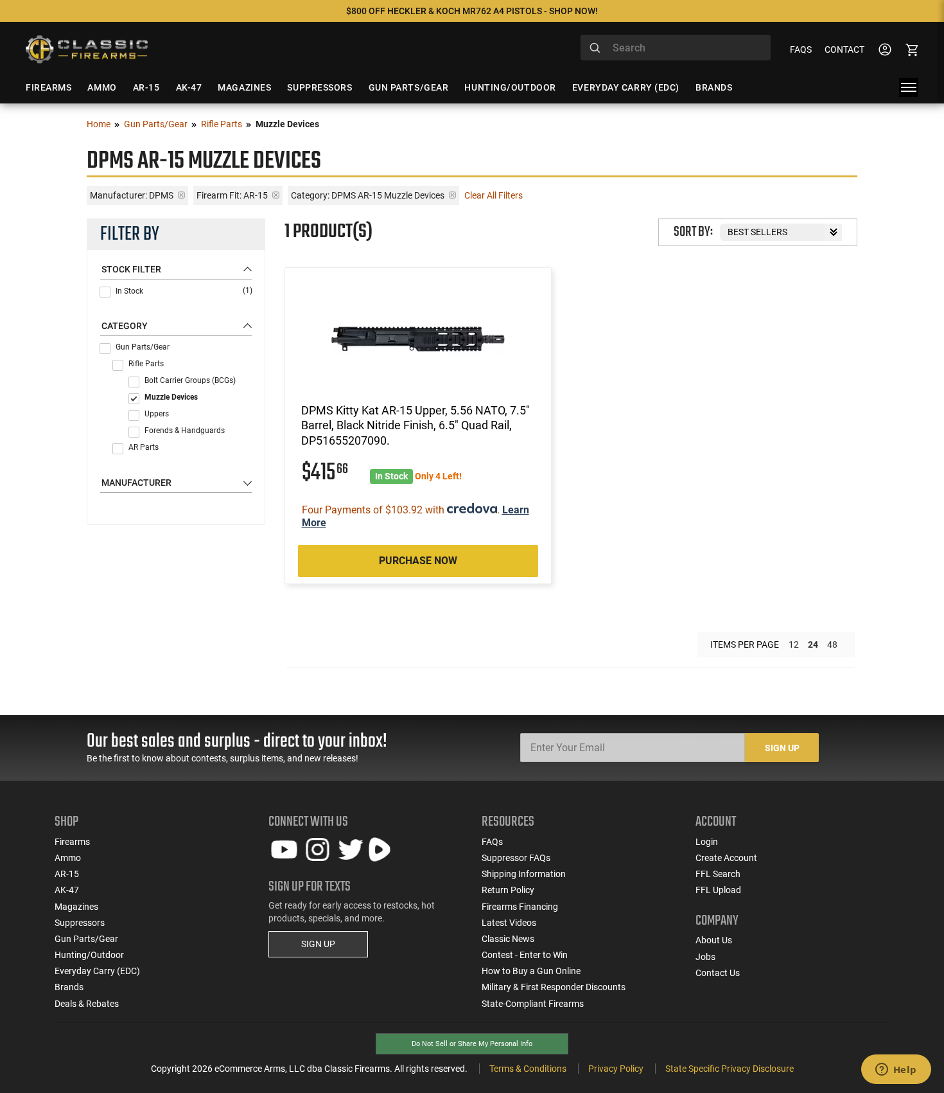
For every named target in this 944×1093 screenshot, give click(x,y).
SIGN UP (318, 944)
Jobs (705, 957)
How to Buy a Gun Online (531, 971)
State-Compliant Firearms (533, 1004)
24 (813, 644)
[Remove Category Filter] (452, 195)
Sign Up (782, 748)
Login (706, 842)
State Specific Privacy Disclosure (729, 1068)
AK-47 (67, 890)
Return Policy (508, 890)
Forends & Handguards (184, 430)
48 (832, 644)
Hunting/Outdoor (89, 955)
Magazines (76, 907)
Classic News (508, 939)
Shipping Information (524, 874)
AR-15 (67, 874)
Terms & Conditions (527, 1068)
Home (98, 124)
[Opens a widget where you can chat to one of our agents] (896, 1070)
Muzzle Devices (171, 397)
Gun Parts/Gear (156, 124)
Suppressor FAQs (516, 858)
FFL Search (717, 874)
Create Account (726, 858)
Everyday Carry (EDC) (97, 971)
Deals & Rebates (87, 1004)
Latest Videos (509, 923)
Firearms (72, 842)
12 (794, 644)
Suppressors (80, 923)
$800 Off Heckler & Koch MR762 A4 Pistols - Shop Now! (472, 11)
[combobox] (676, 47)
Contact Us (717, 973)
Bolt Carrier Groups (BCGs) (190, 380)
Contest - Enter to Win (525, 955)
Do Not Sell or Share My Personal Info (472, 1044)
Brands (69, 987)
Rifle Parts (221, 124)
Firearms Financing (520, 907)
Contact (844, 49)
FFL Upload (718, 890)
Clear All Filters (493, 195)
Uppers (156, 413)
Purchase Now (418, 561)
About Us (713, 940)
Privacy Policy (615, 1068)
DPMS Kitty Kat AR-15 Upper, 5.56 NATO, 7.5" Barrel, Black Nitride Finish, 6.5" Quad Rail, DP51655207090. (415, 425)
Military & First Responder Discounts (553, 987)
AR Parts (143, 447)
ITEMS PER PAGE (744, 644)
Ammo (68, 858)
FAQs (801, 49)
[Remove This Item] (181, 195)
